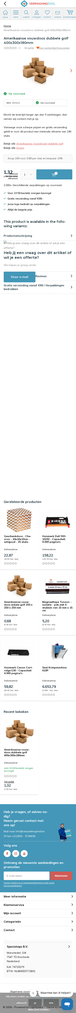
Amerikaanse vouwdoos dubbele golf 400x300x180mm (17, 752)
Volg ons (10, 845)
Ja (35, 1002)
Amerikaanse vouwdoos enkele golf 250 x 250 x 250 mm (18, 604)
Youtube (24, 853)
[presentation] (68, 70)
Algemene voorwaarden (25, 991)
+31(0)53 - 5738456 (23, 836)
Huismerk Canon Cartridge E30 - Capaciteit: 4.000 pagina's (18, 670)
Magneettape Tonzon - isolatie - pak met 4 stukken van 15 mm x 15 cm (57, 606)
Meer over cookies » (39, 1009)
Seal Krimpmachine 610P (54, 669)
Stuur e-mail (19, 277)
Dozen (20, 148)
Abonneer (61, 875)
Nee (51, 1002)
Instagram (15, 853)
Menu (15, 17)
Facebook (7, 853)
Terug (5, 3)
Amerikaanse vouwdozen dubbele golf (39, 143)
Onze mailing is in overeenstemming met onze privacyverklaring (29, 884)
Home (7, 26)
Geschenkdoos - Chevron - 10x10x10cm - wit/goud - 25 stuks (17, 539)
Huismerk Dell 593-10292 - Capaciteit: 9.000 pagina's (54, 539)
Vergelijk (29, 47)
